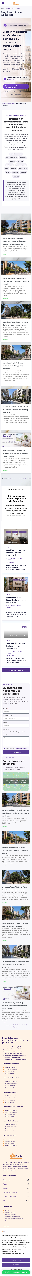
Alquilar (19, 734)
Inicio (2, 8)
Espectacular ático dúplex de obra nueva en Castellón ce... (16, 600)
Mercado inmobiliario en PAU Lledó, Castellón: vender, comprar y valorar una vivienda (16, 281)
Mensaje (5, 736)
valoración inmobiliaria (19, 143)
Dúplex (8, 657)
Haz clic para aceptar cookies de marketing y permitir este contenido (16, 783)
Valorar (25, 734)
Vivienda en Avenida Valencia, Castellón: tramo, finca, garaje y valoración (13, 366)
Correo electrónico (7, 717)
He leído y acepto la (16, 750)
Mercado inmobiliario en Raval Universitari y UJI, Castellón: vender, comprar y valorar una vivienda (14, 241)
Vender (13, 734)
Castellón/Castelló (12, 542)
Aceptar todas (16, 1260)
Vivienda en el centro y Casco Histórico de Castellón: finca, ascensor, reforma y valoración (15, 409)
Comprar (6, 734)
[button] (16, 1272)
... (25, 569)
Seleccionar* (6, 731)
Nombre (5, 710)
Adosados (6, 1182)
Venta (12, 562)
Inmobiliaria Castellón (8, 103)
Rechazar (16, 1265)
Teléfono (5, 724)
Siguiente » (16, 1029)
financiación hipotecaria (12, 147)
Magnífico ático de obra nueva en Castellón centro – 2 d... (15, 552)
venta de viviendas (12, 140)
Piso (4, 1202)
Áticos (8, 562)
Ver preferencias (16, 1270)
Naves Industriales (9, 1198)
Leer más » (5, 254)
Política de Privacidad (21, 750)
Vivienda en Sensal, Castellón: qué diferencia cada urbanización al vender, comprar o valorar (15, 453)
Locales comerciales (10, 1194)
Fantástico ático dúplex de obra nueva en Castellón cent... (15, 648)
